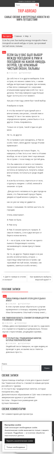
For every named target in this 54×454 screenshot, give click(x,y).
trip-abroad (27, 10)
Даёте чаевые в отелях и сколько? (14, 278)
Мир (4, 52)
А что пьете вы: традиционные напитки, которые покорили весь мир (24, 339)
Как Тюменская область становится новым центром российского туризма (25, 318)
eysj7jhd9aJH (26, 73)
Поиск (4, 364)
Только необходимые (16, 447)
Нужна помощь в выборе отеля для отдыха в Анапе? (25, 299)
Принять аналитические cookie (20, 441)
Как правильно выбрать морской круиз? (40, 278)
